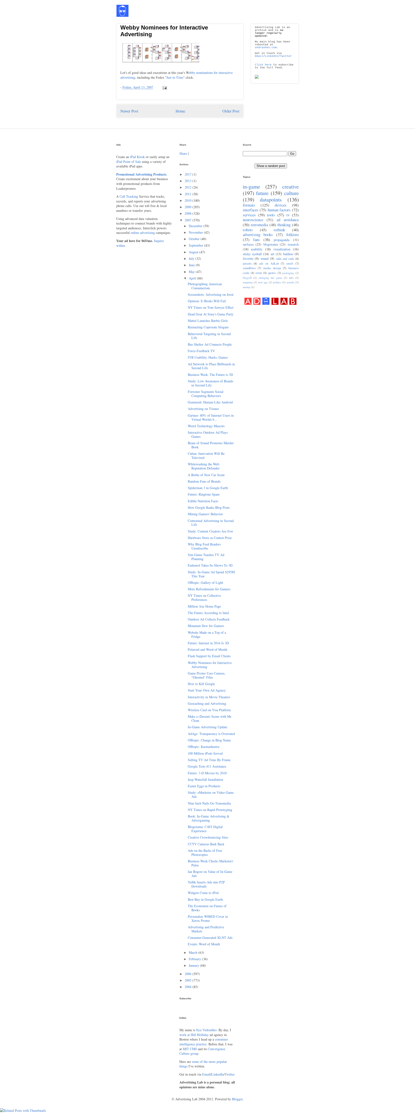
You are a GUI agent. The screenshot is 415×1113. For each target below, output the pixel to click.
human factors (279, 210)
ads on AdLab (269, 263)
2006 (188, 973)
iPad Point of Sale (128, 161)
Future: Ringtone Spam (204, 494)
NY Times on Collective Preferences (204, 597)
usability (256, 249)
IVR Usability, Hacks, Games (208, 357)
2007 (188, 220)
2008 (188, 213)
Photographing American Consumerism (205, 286)
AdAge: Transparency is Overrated (211, 733)
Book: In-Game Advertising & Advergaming (208, 818)
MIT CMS (190, 1049)
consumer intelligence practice (203, 1041)
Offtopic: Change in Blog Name (209, 740)
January (194, 965)
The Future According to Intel (208, 612)
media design (272, 268)
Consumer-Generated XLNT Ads (210, 937)
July (192, 258)
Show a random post (270, 166)
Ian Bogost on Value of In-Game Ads (210, 873)
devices (281, 205)
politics (277, 282)
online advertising (143, 232)
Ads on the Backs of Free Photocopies (205, 852)
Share (183, 153)
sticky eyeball (252, 254)
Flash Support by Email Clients (209, 656)
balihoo (288, 254)
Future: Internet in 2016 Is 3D (208, 643)
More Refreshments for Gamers (209, 589)
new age (263, 282)
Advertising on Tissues (203, 408)
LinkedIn (271, 56)
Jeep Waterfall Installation (205, 779)
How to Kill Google (201, 683)
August (194, 252)
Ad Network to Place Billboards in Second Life (211, 366)
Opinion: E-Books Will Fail (207, 301)
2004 (188, 986)
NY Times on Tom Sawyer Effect (210, 307)
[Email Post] (164, 87)
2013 (188, 180)
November (196, 232)
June (192, 265)
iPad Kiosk (137, 156)
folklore (292, 234)
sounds (290, 282)
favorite (248, 258)
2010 (188, 200)
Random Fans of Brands (204, 481)
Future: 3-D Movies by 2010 (207, 773)
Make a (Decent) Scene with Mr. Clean (210, 718)
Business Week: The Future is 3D (210, 374)
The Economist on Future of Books (207, 908)
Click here (263, 64)
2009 (188, 207)
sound (265, 258)
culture (291, 192)
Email (259, 56)
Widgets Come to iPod (203, 892)
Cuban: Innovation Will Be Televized (206, 455)
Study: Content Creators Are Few (210, 531)
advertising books (258, 234)
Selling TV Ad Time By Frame (209, 760)
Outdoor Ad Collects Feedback (209, 619)
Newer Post (129, 111)
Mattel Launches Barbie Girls (208, 320)
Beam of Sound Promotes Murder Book (211, 445)
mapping (248, 282)
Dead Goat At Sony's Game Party (210, 314)
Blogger (237, 1099)
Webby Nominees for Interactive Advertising (210, 664)
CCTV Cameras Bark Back (206, 844)
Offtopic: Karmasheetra (203, 746)
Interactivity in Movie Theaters (209, 697)
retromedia (259, 224)
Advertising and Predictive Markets (206, 929)
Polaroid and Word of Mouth (207, 649)
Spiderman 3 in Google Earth (208, 487)
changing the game (270, 277)
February (195, 959)
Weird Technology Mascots (206, 426)
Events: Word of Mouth (204, 944)
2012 (188, 187)
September (196, 245)
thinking (284, 224)
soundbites (249, 268)
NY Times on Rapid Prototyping (210, 809)
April (193, 278)
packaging (288, 273)
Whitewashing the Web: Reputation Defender (204, 466)
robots (248, 229)
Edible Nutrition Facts (203, 501)
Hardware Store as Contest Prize (210, 537)
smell (289, 263)
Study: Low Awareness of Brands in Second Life (210, 383)
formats (249, 205)
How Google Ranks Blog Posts (209, 507)
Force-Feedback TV (201, 351)
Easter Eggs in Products (204, 786)
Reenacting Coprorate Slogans (208, 327)
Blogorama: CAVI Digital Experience (205, 828)
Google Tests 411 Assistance (207, 766)
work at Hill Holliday (194, 1034)
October (195, 239)
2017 (188, 174)
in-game (251, 186)
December (196, 226)
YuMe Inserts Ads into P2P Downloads (206, 884)
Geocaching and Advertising (207, 703)
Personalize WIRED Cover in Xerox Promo (208, 918)
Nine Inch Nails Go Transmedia (209, 803)
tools (271, 215)
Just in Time (174, 77)
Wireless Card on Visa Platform (209, 710)
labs (291, 277)
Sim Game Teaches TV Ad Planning (206, 556)
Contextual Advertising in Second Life (211, 522)
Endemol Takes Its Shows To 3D (210, 565)
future (262, 192)
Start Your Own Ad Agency (207, 690)
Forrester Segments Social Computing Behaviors (205, 393)
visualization (281, 249)
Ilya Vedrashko (206, 1030)
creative (290, 186)
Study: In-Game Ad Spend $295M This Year (211, 574)
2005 (188, 980)
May (192, 271)
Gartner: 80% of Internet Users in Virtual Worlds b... (211, 417)
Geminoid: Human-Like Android (210, 402)
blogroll (247, 277)
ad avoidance (288, 219)
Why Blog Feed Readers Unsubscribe (204, 546)
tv (288, 215)
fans (256, 239)
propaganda (281, 239)
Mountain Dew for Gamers (206, 625)
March (193, 952)
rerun (259, 273)
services (249, 215)
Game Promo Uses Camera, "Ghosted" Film (206, 675)
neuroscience (253, 219)
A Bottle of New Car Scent (206, 475)
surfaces (248, 244)
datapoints (271, 199)
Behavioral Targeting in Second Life (209, 336)
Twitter (286, 56)
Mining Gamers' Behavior (205, 514)
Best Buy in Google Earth (205, 899)
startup (246, 287)
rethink (279, 229)
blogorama (270, 244)
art (272, 254)
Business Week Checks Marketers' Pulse (210, 863)
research (293, 244)
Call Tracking (129, 196)
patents (247, 263)
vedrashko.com (266, 47)
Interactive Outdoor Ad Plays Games (208, 434)
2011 (188, 194)
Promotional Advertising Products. (141, 174)
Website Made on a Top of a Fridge (207, 634)
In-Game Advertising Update (207, 727)
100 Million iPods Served (205, 753)
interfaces (250, 210)
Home (180, 111)
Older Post (230, 111)
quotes (272, 273)
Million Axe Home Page (204, 606)
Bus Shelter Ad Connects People (210, 344)
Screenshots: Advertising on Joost (210, 294)
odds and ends (285, 259)
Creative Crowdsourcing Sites (208, 837)
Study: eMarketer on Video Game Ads (211, 794)
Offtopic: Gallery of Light (205, 582)
